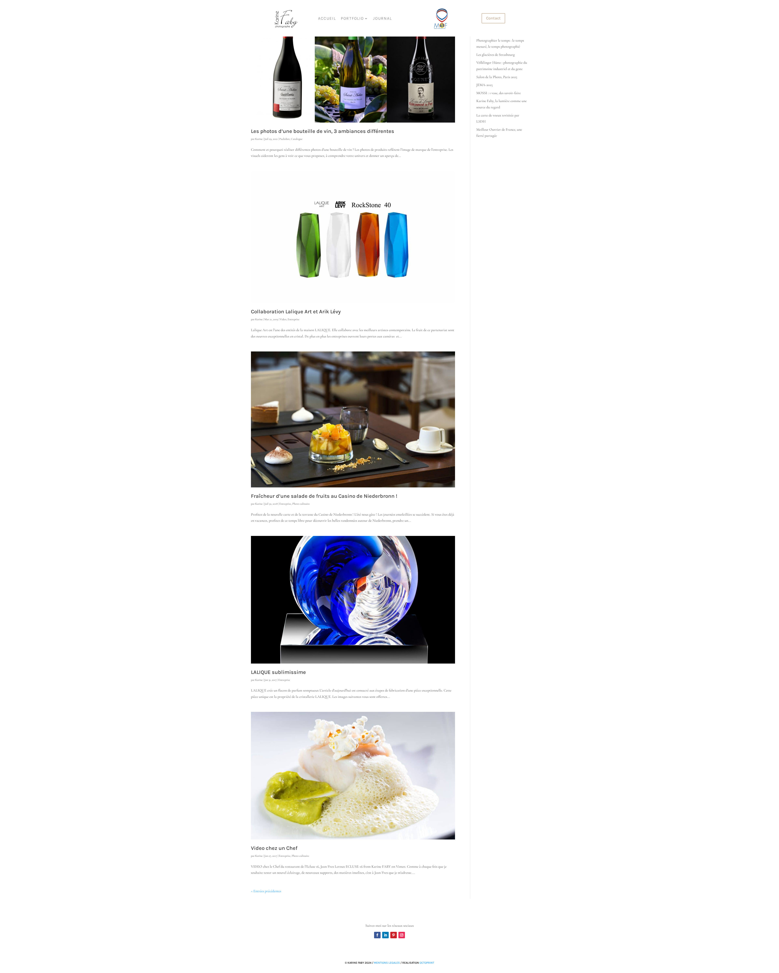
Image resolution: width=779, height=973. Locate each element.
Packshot (284, 139)
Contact (493, 18)
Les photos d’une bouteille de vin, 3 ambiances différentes (322, 131)
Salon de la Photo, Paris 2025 (496, 77)
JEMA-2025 (484, 85)
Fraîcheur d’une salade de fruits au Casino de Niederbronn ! (324, 496)
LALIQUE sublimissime (278, 672)
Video (283, 319)
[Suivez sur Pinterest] (393, 935)
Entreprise (293, 319)
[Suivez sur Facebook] (377, 935)
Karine (259, 139)
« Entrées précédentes (266, 891)
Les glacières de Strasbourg (495, 54)
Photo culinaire (301, 503)
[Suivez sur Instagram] (401, 935)
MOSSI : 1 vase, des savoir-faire (498, 93)
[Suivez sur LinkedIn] (385, 935)
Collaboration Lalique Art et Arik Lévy (296, 311)
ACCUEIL (327, 19)
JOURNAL (382, 19)
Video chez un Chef (274, 848)
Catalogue (296, 139)
